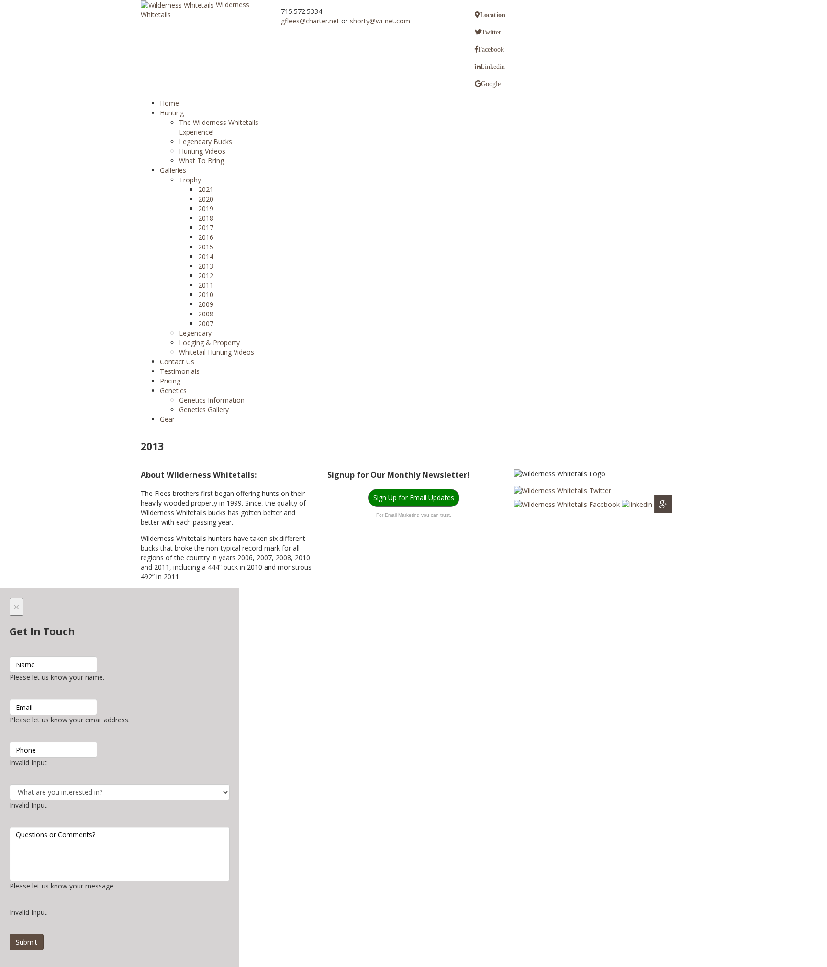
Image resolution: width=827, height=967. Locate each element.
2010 (205, 294)
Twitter (491, 32)
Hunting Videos (202, 151)
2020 (205, 198)
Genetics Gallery (204, 409)
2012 (205, 275)
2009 (205, 304)
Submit (26, 941)
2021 (205, 189)
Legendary (195, 332)
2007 (205, 323)
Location (492, 14)
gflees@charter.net (310, 20)
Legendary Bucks (205, 141)
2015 (205, 246)
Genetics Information (212, 400)
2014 (205, 256)
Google (491, 83)
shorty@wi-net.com (380, 20)
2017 (205, 227)
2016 (205, 237)
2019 (205, 208)
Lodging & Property (209, 342)
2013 (205, 265)
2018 (205, 218)
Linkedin (493, 66)
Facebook (491, 49)
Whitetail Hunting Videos (216, 352)
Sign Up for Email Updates (413, 497)
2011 (205, 285)
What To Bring (201, 160)
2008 (205, 313)
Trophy (190, 179)
